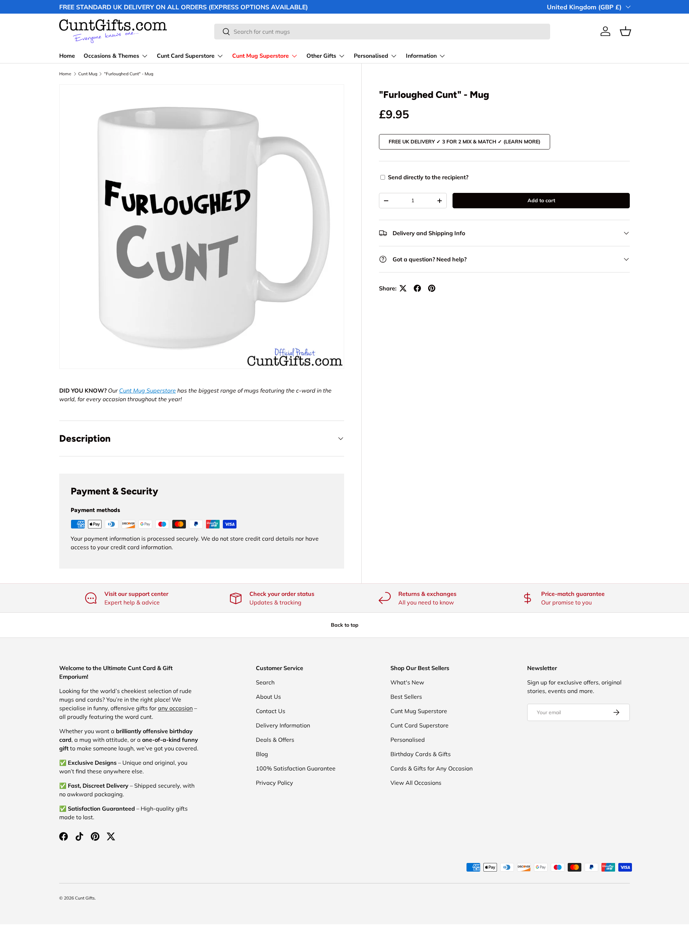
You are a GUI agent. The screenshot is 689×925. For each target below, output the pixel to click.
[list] (202, 227)
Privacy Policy (274, 782)
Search (265, 682)
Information (421, 56)
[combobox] (382, 31)
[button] (625, 31)
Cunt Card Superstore (186, 56)
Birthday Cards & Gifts (420, 754)
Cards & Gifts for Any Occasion (431, 768)
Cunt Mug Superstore (260, 56)
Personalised (371, 56)
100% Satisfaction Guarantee (296, 768)
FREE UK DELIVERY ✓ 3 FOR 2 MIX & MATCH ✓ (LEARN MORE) (464, 141)
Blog (262, 754)
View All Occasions (415, 782)
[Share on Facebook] (417, 288)
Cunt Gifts (85, 898)
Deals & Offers (275, 739)
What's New (407, 682)
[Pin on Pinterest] (432, 288)
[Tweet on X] (403, 288)
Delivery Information (283, 725)
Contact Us (270, 711)
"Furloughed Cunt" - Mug (128, 74)
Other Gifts (321, 56)
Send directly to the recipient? (428, 177)
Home (67, 56)
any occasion (175, 708)
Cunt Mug (87, 74)
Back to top (344, 625)
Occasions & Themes (111, 56)
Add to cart (541, 200)
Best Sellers (406, 696)
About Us (268, 696)
